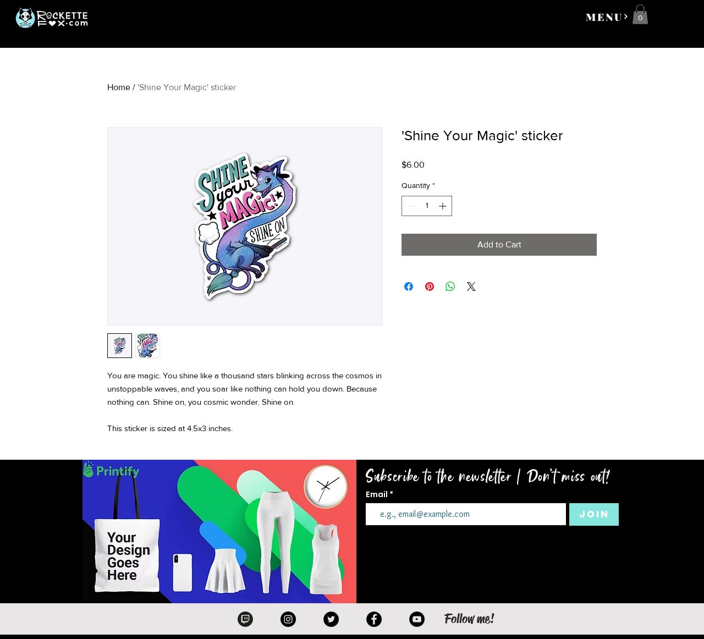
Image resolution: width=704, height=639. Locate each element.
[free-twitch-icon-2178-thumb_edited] (245, 619)
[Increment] (443, 206)
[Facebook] (374, 619)
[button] (607, 16)
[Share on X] (471, 286)
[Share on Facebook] (408, 286)
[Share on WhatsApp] (450, 286)
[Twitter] (331, 619)
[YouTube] (417, 619)
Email (377, 494)
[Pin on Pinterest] (429, 286)
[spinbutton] (427, 206)
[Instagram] (288, 619)
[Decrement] (410, 206)
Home (118, 87)
